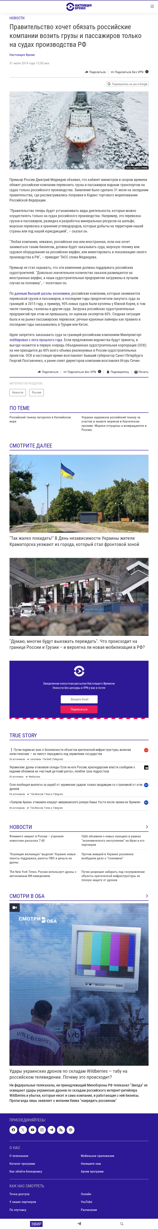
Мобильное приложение (97, 1156)
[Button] (95, 72)
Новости (16, 18)
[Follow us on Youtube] (32, 1130)
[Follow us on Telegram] (51, 1130)
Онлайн (86, 1194)
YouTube (86, 1202)
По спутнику (17, 1210)
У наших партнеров (22, 1202)
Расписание (89, 1210)
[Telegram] (79, 1224)
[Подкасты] (70, 1130)
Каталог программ (22, 1164)
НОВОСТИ (20, 827)
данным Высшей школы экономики (42, 293)
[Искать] (122, 1224)
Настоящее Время (22, 55)
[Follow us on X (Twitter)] (23, 1130)
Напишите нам (91, 1164)
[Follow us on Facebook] (13, 1130)
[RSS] (61, 1130)
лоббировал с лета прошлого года (35, 340)
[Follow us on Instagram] (42, 1130)
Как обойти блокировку (25, 1171)
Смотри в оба (27, 896)
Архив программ (92, 1171)
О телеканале (18, 1156)
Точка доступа (19, 1194)
